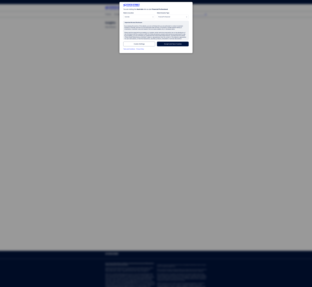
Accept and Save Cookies (173, 44)
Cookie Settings (139, 44)
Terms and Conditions (129, 49)
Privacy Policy (140, 49)
